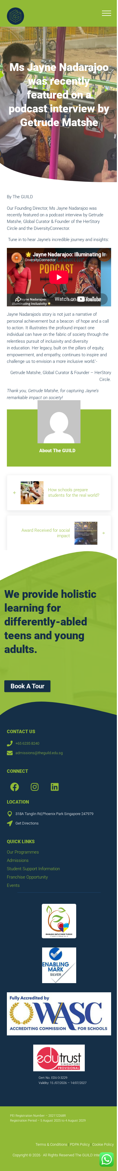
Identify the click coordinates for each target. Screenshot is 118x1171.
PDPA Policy (79, 1144)
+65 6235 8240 (27, 743)
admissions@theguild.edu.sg (39, 753)
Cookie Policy (103, 1144)
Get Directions (27, 823)
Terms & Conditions (51, 1144)
